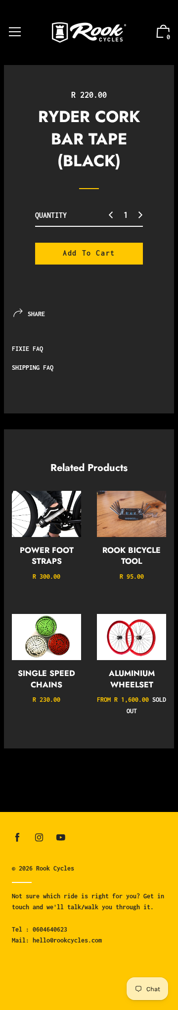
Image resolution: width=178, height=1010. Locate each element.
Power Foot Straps (47, 555)
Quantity (51, 215)
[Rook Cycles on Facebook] (17, 837)
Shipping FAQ (32, 367)
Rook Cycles (55, 868)
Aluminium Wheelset (132, 679)
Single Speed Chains (46, 679)
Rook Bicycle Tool (131, 555)
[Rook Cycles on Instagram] (39, 837)
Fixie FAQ (27, 348)
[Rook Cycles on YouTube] (60, 837)
